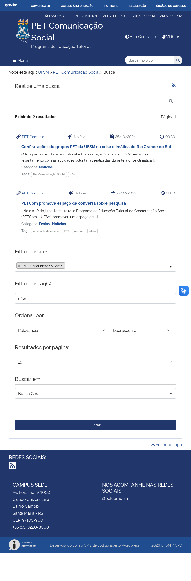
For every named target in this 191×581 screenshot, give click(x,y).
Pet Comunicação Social (49, 174)
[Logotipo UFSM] (20, 30)
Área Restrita (171, 16)
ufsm (73, 174)
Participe (111, 6)
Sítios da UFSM (143, 16)
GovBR (11, 5)
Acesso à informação (77, 6)
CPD (178, 545)
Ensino (44, 223)
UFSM (166, 545)
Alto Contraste (143, 36)
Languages (58, 16)
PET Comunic (33, 136)
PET (66, 231)
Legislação (137, 6)
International (86, 16)
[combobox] (95, 266)
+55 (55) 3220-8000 (31, 527)
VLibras (173, 36)
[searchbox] (67, 265)
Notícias (46, 166)
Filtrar (95, 424)
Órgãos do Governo (171, 6)
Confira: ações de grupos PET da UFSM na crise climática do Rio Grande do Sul (96, 146)
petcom (79, 231)
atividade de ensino (46, 231)
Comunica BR (40, 6)
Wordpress (131, 545)
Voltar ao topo (168, 444)
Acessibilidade (115, 16)
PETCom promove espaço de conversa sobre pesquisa (73, 203)
